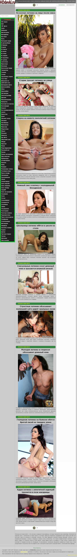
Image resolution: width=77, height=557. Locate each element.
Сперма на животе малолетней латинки (35, 118)
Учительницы (5, 221)
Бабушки (4, 30)
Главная (7, 19)
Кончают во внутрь (7, 103)
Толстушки (4, 210)
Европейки (4, 91)
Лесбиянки (4, 122)
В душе (3, 47)
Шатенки (4, 238)
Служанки (4, 194)
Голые (3, 74)
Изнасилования (6, 99)
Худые (3, 229)
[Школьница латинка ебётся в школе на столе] (35, 242)
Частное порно (6, 234)
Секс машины (5, 185)
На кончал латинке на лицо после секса (35, 13)
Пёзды (3, 141)
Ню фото (4, 137)
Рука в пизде (5, 173)
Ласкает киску (6, 118)
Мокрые (4, 133)
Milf (2, 24)
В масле (3, 51)
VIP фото (4, 26)
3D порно (4, 22)
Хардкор (4, 225)
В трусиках (4, 57)
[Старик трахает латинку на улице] (35, 94)
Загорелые (4, 93)
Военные (4, 66)
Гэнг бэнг (4, 78)
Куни (3, 116)
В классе (4, 49)
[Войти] (7, 9)
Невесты (4, 135)
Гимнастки (4, 70)
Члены (3, 236)
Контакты (37, 548)
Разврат (3, 166)
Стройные (4, 204)
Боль (2, 38)
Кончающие (5, 106)
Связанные (4, 175)
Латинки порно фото (24, 10)
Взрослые (4, 64)
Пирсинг (4, 143)
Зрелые (3, 97)
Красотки (4, 114)
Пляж (3, 146)
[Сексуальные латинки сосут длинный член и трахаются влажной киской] (35, 282)
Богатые (4, 36)
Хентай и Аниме (6, 227)
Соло (3, 196)
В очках (3, 53)
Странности (5, 202)
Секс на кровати (6, 191)
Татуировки (5, 208)
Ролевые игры (6, 171)
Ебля (2, 89)
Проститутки (5, 156)
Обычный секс (6, 139)
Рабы (3, 164)
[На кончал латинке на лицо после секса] (35, 41)
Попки (3, 152)
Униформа (4, 219)
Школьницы (5, 240)
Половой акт (5, 150)
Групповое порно (7, 76)
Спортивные (5, 200)
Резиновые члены (7, 169)
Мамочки (4, 127)
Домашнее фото (6, 85)
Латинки (4, 120)
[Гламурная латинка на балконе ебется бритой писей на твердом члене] (35, 450)
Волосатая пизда (6, 68)
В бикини (4, 45)
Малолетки (4, 124)
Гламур (3, 72)
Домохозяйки (5, 87)
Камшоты (4, 101)
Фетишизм (4, 223)
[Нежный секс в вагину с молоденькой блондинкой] (35, 201)
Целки (3, 232)
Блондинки (4, 34)
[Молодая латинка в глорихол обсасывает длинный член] (35, 380)
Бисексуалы (5, 32)
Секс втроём (5, 183)
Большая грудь (6, 41)
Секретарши (5, 181)
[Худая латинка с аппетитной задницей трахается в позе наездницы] (35, 506)
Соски (3, 198)
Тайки (3, 206)
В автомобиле (5, 43)
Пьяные (3, 162)
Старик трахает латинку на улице (35, 80)
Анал (3, 28)
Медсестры (4, 129)
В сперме (4, 55)
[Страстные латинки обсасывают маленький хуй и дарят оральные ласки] (35, 324)
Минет (3, 131)
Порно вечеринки (7, 154)
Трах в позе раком (7, 217)
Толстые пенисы (6, 213)
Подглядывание (6, 148)
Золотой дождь (6, 95)
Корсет (3, 108)
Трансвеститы (5, 215)
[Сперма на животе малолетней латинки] (35, 146)
